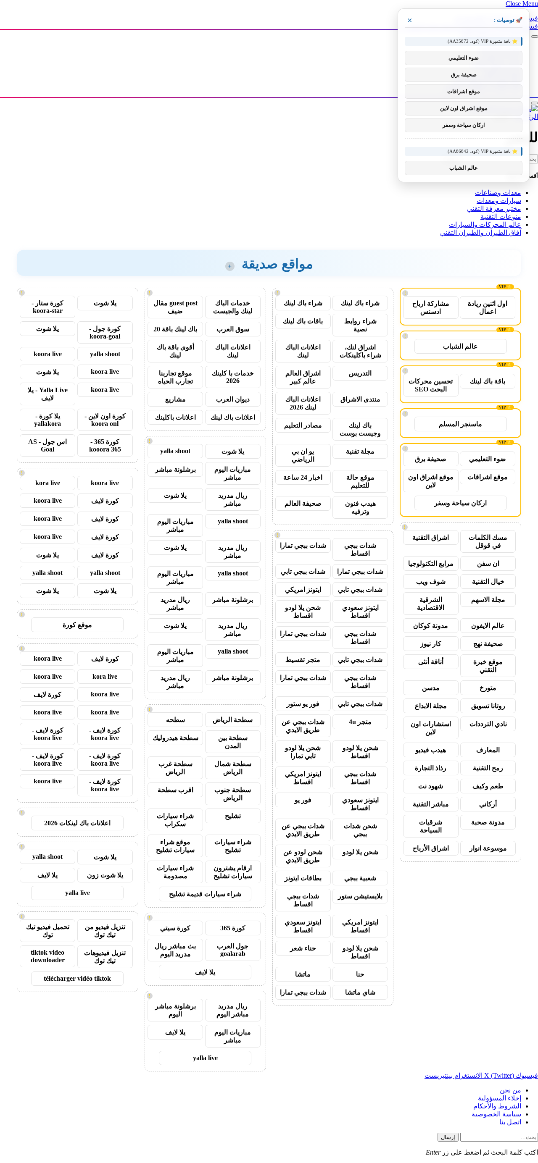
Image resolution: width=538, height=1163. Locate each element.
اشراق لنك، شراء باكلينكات (360, 351)
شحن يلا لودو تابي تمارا (303, 751)
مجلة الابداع (431, 705)
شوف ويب (431, 581)
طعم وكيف (488, 786)
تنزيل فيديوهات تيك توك (105, 956)
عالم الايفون (488, 625)
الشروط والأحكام (497, 1106)
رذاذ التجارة (430, 768)
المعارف (488, 749)
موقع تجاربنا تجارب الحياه (175, 377)
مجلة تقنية (360, 451)
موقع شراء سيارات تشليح (175, 845)
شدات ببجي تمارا (303, 545)
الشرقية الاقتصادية (430, 603)
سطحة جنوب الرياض (232, 793)
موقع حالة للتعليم (360, 481)
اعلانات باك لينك (233, 417)
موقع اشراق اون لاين (431, 480)
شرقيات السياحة (430, 826)
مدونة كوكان (430, 625)
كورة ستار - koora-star (47, 306)
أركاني (488, 804)
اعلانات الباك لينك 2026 (303, 403)
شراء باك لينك (360, 303)
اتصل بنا (510, 1122)
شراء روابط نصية (360, 325)
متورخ (488, 687)
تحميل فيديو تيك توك (47, 930)
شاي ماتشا (360, 992)
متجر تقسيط (302, 659)
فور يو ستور (303, 703)
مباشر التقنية (431, 804)
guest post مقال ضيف (175, 307)
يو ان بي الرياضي (303, 455)
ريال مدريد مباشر (233, 499)
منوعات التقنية (500, 216)
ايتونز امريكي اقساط (303, 777)
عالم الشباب (460, 346)
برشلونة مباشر (175, 469)
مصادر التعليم (303, 425)
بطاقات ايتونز (303, 878)
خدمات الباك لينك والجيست (233, 307)
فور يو (303, 799)
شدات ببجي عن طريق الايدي (303, 725)
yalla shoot (175, 450)
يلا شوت (233, 451)
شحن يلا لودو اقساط (303, 611)
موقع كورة (77, 624)
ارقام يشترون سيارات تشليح (233, 871)
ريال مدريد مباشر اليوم (232, 1010)
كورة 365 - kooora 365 (105, 445)
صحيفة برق (430, 458)
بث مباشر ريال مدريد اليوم (175, 950)
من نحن (510, 1090)
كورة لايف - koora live (105, 734)
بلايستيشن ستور (360, 896)
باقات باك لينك (303, 321)
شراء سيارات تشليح (232, 845)
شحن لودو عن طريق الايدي (302, 856)
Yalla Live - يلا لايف (48, 394)
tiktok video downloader (48, 956)
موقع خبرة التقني (488, 665)
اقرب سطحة (175, 789)
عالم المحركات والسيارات (485, 224)
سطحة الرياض (233, 719)
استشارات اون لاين (431, 727)
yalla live (205, 1057)
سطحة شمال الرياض (232, 767)
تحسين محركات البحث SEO (431, 385)
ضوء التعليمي (487, 458)
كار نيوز (430, 643)
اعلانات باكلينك (175, 417)
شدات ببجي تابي (303, 571)
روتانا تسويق (488, 705)
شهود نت (430, 786)
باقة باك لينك (487, 381)
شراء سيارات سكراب (175, 819)
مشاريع (175, 399)
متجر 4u (360, 721)
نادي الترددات (488, 723)
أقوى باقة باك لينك (175, 351)
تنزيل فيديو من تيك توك (105, 930)
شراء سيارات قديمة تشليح (205, 894)
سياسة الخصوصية (496, 1114)
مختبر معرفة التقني (494, 208)
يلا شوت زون (105, 875)
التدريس (360, 373)
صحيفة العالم (303, 503)
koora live (48, 353)
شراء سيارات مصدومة (175, 871)
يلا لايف (205, 972)
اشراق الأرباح (431, 848)
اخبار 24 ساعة (302, 477)
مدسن (431, 687)
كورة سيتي (175, 928)
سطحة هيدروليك (175, 737)
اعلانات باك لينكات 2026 (77, 823)
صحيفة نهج (488, 643)
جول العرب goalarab (232, 949)
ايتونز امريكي (303, 589)
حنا (360, 974)
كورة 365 (232, 928)
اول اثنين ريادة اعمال (487, 307)
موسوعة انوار (488, 848)
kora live (47, 482)
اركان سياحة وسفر (460, 503)
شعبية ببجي (360, 878)
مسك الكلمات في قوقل (488, 541)
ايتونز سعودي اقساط (360, 611)
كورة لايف (105, 500)
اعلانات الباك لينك (303, 351)
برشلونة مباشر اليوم (175, 1010)
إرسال (448, 1137)
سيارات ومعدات (499, 200)
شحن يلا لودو (360, 852)
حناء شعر (303, 948)
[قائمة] (534, 36)
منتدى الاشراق (360, 399)
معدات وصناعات (498, 192)
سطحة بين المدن (233, 741)
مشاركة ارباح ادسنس (430, 307)
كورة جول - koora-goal (105, 332)
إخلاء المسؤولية (499, 1098)
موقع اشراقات (487, 476)
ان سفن (488, 563)
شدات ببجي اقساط (360, 549)
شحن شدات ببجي (360, 829)
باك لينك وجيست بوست (360, 429)
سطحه (175, 719)
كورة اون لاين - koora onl (105, 419)
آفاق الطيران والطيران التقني (480, 232)
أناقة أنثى (430, 661)
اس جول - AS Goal (47, 445)
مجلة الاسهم (488, 599)
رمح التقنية (488, 768)
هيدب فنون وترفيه (360, 507)
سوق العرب (232, 329)
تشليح (233, 815)
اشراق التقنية (430, 537)
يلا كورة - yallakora (47, 419)
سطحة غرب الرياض (175, 767)
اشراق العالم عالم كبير (303, 377)
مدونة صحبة (488, 822)
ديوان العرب (233, 399)
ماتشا (303, 974)
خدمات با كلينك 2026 (233, 377)
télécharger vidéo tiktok (77, 978)
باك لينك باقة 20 (175, 329)
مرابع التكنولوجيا (431, 563)
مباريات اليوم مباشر (232, 473)
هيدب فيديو (430, 749)
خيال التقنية (488, 581)
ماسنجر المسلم (460, 424)
